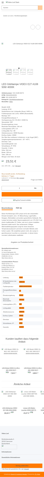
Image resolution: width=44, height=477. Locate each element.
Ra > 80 (22, 307)
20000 (21, 315)
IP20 (21, 323)
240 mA (22, 299)
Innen (21, 295)
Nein (21, 319)
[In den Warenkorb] (3, 22)
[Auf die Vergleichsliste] (32, 27)
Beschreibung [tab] (7, 208)
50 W (21, 277)
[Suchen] (40, 7)
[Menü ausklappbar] (3, 1)
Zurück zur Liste (8, 16)
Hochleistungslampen (16, 99)
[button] (34, 2)
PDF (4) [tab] (19, 208)
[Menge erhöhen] (40, 188)
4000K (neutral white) (25, 286)
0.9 (20, 304)
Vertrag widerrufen (22, 466)
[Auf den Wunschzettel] (38, 27)
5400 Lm (22, 281)
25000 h (22, 311)
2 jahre (21, 326)
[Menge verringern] (4, 188)
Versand (18, 166)
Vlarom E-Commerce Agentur (19, 474)
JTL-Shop (37, 474)
